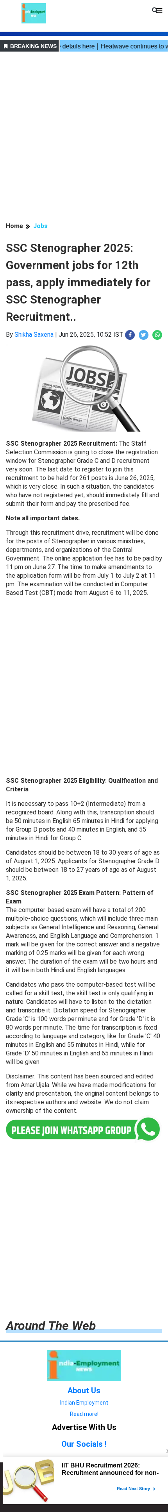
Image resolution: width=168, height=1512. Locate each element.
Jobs (40, 226)
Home (14, 226)
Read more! (84, 1414)
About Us (84, 1390)
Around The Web (51, 1325)
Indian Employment (84, 1403)
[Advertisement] (84, 137)
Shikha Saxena (34, 334)
